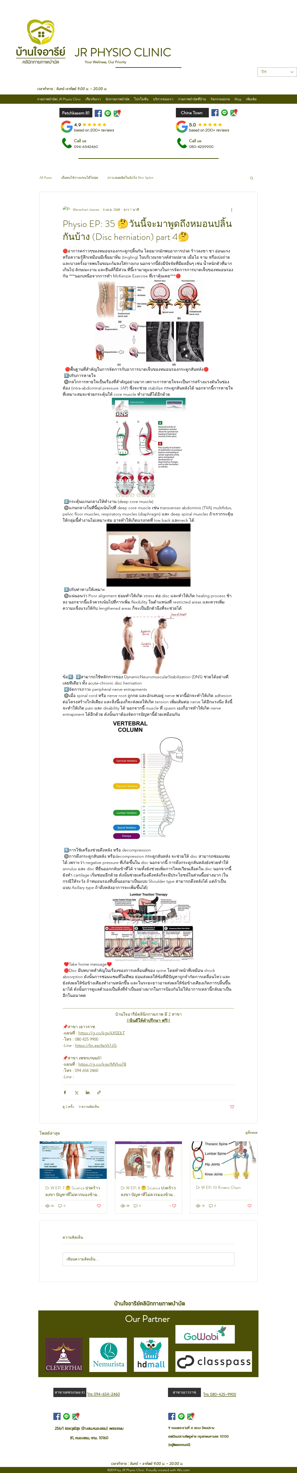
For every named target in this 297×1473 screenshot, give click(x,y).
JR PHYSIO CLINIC (123, 52)
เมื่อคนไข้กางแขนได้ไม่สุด (79, 178)
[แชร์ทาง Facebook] (65, 1092)
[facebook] (98, 113)
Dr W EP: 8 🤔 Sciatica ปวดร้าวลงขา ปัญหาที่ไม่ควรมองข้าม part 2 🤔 (148, 1191)
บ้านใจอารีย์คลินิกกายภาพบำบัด (149, 1303)
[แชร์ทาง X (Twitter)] (76, 1092)
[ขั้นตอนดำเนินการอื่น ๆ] (231, 209)
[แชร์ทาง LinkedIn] (87, 1092)
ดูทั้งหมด (251, 1133)
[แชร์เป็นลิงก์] (99, 1092)
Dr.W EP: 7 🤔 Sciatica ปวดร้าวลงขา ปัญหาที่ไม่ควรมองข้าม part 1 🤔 (72, 1191)
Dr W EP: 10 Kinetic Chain (218, 1187)
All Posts (45, 178)
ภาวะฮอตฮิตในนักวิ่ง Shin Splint (130, 178)
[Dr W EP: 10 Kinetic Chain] (223, 1160)
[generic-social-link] (107, 113)
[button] (251, 178)
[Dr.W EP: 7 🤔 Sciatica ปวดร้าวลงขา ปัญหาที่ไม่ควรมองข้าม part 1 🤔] (73, 1160)
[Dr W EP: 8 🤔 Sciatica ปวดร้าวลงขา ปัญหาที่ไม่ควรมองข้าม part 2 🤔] (148, 1160)
